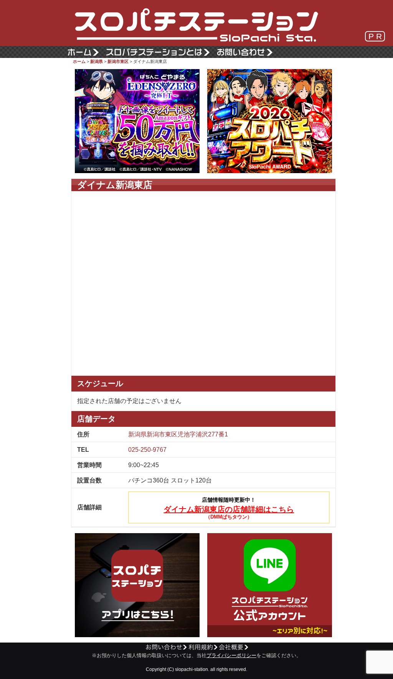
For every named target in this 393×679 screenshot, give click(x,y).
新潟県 (96, 61)
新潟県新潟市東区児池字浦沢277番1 (178, 434)
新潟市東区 (118, 61)
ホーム (79, 61)
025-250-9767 (147, 449)
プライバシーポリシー (231, 655)
